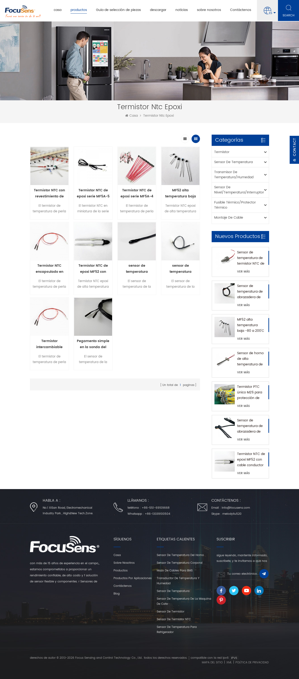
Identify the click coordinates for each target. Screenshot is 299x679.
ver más (243, 272)
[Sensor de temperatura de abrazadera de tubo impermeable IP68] (224, 293)
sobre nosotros (209, 10)
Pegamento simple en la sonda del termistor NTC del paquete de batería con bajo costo (93, 344)
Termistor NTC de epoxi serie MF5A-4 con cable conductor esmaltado (137, 194)
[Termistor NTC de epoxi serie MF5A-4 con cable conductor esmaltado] (137, 166)
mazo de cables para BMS (175, 570)
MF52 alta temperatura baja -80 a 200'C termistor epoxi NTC (250, 325)
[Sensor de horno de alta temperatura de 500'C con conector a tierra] (224, 360)
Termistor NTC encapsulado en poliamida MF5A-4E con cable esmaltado (49, 269)
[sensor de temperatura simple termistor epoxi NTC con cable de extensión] (180, 241)
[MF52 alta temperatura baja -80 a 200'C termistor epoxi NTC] (224, 327)
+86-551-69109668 (156, 508)
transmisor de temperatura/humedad (233, 174)
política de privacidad (252, 662)
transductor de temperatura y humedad (178, 581)
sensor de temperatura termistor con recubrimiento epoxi (137, 269)
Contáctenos (240, 10)
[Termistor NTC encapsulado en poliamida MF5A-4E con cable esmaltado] (49, 241)
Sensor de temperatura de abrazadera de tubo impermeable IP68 (250, 291)
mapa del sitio (212, 662)
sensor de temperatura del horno (180, 555)
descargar (158, 10)
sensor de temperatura (233, 162)
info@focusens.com (236, 508)
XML (229, 662)
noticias (181, 10)
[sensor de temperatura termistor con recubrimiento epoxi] (137, 241)
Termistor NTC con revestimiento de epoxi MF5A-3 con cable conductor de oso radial (49, 194)
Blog (117, 594)
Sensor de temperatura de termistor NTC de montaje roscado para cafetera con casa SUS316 (251, 258)
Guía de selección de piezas (118, 10)
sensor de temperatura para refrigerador (177, 629)
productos (79, 10)
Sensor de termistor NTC (174, 619)
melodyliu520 (232, 514)
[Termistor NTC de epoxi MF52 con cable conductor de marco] (224, 461)
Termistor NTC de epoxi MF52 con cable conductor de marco (251, 459)
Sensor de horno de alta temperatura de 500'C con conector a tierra (250, 358)
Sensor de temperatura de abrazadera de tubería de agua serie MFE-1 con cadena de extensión (250, 426)
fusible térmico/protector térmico (235, 205)
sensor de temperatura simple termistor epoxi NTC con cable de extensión (180, 269)
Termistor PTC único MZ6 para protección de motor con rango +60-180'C (250, 392)
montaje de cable (228, 217)
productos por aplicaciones (133, 578)
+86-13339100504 (157, 514)
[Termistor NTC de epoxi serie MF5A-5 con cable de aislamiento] (93, 166)
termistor (221, 152)
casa (57, 10)
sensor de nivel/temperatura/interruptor (239, 190)
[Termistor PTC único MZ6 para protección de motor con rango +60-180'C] (224, 394)
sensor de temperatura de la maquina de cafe (184, 601)
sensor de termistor (170, 611)
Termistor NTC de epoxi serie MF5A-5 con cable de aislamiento (93, 194)
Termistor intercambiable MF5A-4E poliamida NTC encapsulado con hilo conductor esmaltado (49, 344)
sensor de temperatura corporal (180, 563)
